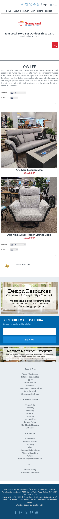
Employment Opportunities (30, 388)
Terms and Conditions (30, 473)
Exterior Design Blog (30, 377)
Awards (30, 456)
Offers (40, 11)
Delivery (30, 411)
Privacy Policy (30, 470)
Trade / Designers (30, 374)
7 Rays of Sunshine (30, 453)
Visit (33, 11)
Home (8, 11)
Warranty (30, 408)
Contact (25, 11)
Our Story (30, 444)
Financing (30, 416)
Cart (55, 5)
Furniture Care (22, 265)
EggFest (48, 11)
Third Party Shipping (30, 425)
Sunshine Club (30, 391)
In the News (30, 439)
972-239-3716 (30, 495)
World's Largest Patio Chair (30, 459)
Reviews (30, 386)
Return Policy (30, 422)
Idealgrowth (38, 505)
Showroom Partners (30, 394)
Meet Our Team (30, 442)
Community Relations (30, 450)
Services (30, 414)
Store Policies (30, 419)
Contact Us (30, 405)
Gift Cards (30, 428)
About (16, 11)
